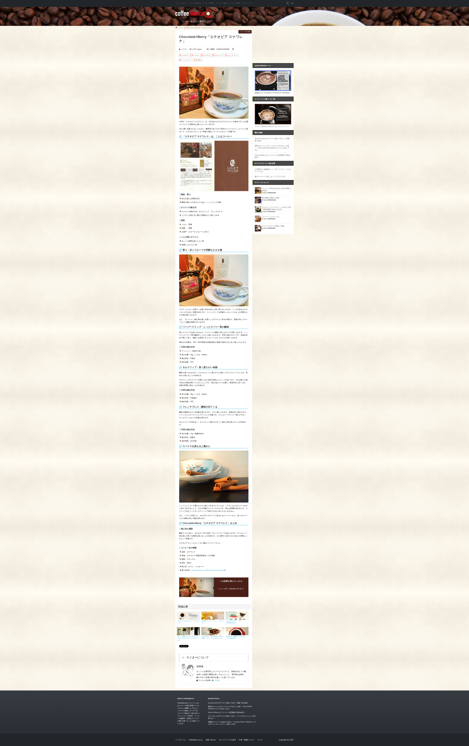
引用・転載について (246, 740)
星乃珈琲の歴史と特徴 (270, 198)
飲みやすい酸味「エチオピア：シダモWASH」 (237, 637)
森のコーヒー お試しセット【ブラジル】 (270, 176)
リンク (259, 740)
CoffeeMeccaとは (195, 740)
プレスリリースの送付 (227, 740)
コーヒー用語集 (208, 3)
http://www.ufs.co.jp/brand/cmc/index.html (208, 570)
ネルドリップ (219, 55)
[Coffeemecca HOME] (176, 27)
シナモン (196, 55)
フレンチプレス (232, 55)
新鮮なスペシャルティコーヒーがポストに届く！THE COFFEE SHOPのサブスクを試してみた (272, 148)
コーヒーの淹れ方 (194, 3)
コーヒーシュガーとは (270, 217)
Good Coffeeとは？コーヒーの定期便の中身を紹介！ (227, 712)
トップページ (180, 740)
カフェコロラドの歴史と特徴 (273, 226)
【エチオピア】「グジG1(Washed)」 (234, 622)
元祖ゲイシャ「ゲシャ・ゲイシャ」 (213, 622)
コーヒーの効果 (234, 3)
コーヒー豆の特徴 (245, 31)
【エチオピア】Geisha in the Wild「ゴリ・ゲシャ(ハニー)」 (212, 637)
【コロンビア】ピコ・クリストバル (188, 622)
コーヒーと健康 (221, 3)
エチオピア (185, 55)
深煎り (200, 60)
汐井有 (184, 49)
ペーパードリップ (187, 60)
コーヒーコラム (181, 3)
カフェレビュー (247, 3)
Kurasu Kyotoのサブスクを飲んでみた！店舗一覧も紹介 (228, 703)
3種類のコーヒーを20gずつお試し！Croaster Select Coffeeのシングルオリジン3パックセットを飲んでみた (232, 723)
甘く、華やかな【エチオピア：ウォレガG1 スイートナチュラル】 (188, 638)
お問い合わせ (210, 740)
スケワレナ (207, 55)
